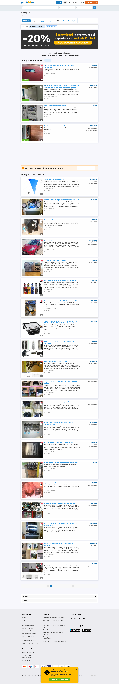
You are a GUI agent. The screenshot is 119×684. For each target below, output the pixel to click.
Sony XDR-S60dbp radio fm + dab (55, 260)
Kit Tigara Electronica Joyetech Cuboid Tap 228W (61, 280)
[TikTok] (88, 618)
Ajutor (24, 617)
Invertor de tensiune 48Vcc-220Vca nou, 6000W (60, 301)
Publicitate (25, 623)
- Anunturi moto (52, 630)
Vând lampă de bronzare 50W (54, 179)
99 (63, 586)
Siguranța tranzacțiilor (29, 633)
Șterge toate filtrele (51, 26)
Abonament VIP (27, 658)
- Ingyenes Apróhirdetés (51, 637)
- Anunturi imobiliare (53, 620)
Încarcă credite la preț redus (59, 679)
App (60, 2)
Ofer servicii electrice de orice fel (55, 106)
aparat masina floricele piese (54, 483)
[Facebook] (71, 618)
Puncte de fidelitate (28, 652)
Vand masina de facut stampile (54, 126)
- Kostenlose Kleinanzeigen (54, 641)
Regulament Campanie (29, 640)
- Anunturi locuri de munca (54, 623)
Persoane (42, 20)
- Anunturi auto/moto (53, 617)
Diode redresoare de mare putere (55, 361)
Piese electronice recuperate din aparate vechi (60, 503)
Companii (49, 20)
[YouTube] (75, 618)
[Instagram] (83, 618)
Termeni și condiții (27, 628)
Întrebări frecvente (28, 625)
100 (69, 586)
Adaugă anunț (92, 2)
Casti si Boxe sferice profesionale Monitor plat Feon (61, 200)
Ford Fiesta (48, 240)
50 (48, 174)
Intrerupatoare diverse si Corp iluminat (57, 402)
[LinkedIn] (79, 618)
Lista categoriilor (27, 631)
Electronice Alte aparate (36, 26)
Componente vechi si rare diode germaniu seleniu (61, 564)
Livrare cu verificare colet (30, 643)
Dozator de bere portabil (52, 220)
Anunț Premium (27, 655)
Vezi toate (47, 60)
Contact (24, 620)
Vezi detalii (60, 168)
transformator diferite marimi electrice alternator (61, 462)
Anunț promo (26, 660)
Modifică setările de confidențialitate (28, 637)
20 (45, 174)
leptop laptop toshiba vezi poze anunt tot (58, 442)
